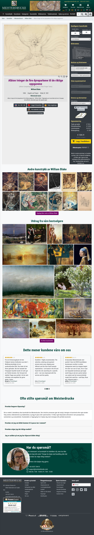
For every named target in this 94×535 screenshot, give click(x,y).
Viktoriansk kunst (18, 18)
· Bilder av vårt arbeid (45, 491)
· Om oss (26, 496)
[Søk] (82, 14)
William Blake (28, 18)
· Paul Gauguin (59, 487)
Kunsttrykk (9, 14)
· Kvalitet (42, 489)
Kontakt (72, 14)
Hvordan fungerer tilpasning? (15, 406)
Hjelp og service (63, 14)
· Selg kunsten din (44, 485)
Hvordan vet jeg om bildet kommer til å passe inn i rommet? (25, 423)
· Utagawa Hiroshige (61, 491)
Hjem (3, 18)
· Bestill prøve (43, 496)
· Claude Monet (60, 485)
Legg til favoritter (36, 105)
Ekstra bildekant (74, 37)
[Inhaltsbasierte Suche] (86, 14)
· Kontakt (26, 483)
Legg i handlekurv (82, 141)
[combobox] (81, 39)
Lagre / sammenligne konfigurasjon (81, 108)
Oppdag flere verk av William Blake (47, 213)
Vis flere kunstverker (47, 341)
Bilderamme (42, 14)
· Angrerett (27, 491)
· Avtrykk (26, 485)
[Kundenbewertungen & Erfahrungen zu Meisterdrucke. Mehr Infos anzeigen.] (12, 505)
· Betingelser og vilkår (29, 487)
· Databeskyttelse (28, 489)
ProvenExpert (11, 381)
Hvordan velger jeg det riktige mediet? (18, 429)
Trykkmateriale (52, 14)
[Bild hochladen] (90, 14)
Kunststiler (33, 14)
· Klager (26, 494)
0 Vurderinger (39, 113)
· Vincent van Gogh (60, 483)
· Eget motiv (43, 483)
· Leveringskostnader (45, 487)
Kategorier (25, 14)
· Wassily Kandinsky (61, 489)
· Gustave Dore (59, 494)
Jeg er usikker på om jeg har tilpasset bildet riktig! (22, 436)
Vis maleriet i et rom (36, 109)
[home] (3, 14)
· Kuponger (43, 494)
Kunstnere (17, 14)
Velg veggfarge (52, 105)
